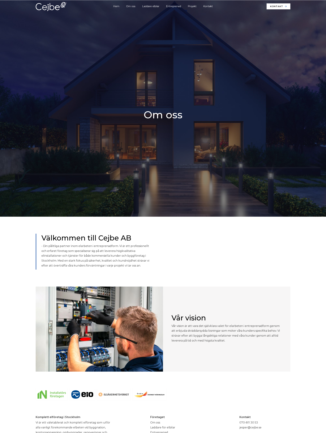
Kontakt (208, 6)
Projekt (192, 6)
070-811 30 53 (248, 422)
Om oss (130, 6)
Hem (116, 6)
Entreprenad (173, 6)
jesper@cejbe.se (250, 427)
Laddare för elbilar (162, 427)
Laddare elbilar (150, 6)
